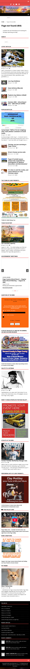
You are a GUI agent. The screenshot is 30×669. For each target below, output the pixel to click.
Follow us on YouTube (6, 613)
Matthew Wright (6, 388)
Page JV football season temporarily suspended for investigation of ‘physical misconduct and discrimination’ (17, 161)
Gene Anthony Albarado (15, 88)
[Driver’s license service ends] (4, 153)
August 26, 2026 (12, 175)
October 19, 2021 (12, 147)
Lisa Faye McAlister (14, 81)
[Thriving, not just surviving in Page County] (4, 146)
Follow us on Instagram (6, 615)
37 (17, 147)
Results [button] (17, 324)
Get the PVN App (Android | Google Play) (9, 619)
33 (17, 175)
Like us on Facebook (5, 608)
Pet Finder (4, 565)
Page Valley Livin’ (8, 509)
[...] (8, 76)
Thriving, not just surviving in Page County (17, 145)
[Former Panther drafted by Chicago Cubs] (14, 451)
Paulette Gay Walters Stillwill (17, 95)
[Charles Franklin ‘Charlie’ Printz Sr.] (14, 57)
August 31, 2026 (5, 68)
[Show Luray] (12, 290)
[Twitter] (13, 4)
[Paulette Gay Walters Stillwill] (4, 96)
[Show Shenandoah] (13, 290)
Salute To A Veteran (7, 368)
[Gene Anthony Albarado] (4, 89)
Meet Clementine (6, 586)
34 (17, 165)
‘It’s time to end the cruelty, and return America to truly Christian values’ (18, 171)
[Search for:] (15, 17)
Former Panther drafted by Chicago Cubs (14, 461)
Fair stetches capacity (8, 243)
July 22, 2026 (4, 462)
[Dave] (3, 643)
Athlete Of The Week (7, 440)
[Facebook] (11, 4)
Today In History (6, 223)
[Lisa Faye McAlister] (4, 82)
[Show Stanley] (17, 290)
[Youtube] (16, 4)
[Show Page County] (16, 290)
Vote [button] (12, 324)
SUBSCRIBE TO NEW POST (6, 606)
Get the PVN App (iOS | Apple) (7, 617)
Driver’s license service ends (16, 152)
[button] (28, 1)
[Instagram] (19, 4)
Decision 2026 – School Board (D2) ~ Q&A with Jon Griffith (17, 102)
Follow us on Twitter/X (6, 610)
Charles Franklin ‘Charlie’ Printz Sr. (12, 66)
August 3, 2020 (5, 134)
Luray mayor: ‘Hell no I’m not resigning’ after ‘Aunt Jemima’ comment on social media (13, 131)
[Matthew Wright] (14, 379)
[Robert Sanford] (3, 655)
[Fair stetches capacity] (14, 234)
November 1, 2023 (12, 153)
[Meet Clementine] (14, 576)
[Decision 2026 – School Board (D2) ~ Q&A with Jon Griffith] (4, 103)
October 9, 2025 (12, 165)
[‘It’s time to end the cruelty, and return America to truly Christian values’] (4, 171)
